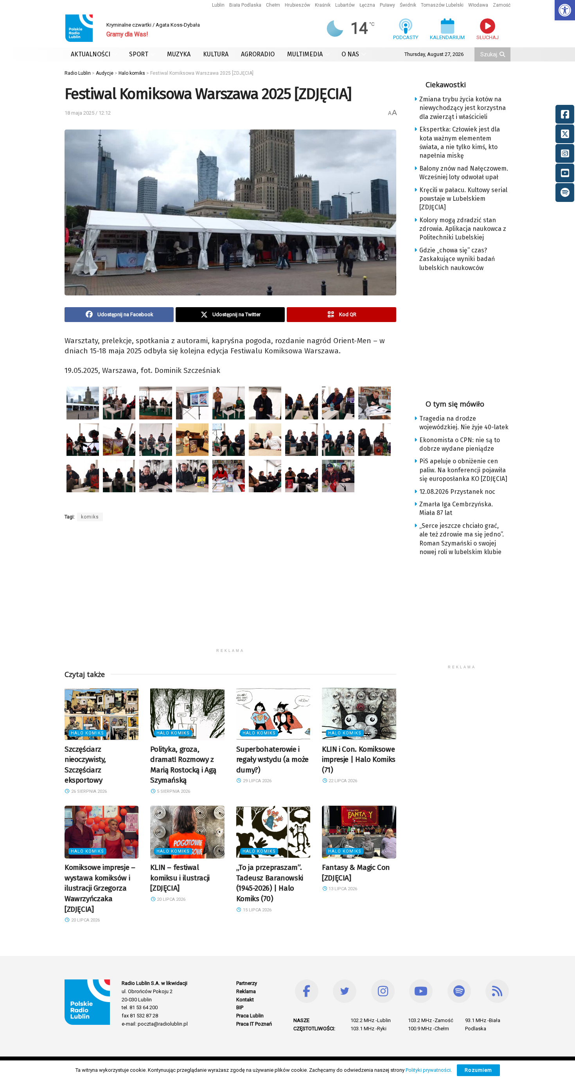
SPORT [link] (138, 54)
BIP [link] (239, 1007)
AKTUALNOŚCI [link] (90, 54)
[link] (565, 10)
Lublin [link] (218, 5)
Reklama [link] (246, 991)
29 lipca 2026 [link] (256, 780)
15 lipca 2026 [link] (256, 910)
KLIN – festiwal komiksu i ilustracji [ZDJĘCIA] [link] (179, 878)
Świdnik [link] (408, 5)
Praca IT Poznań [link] (254, 1024)
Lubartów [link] (345, 5)
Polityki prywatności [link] (428, 1070)
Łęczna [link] (367, 5)
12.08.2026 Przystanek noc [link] (457, 491)
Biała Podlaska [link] (245, 5)
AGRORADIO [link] (258, 54)
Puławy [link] (387, 5)
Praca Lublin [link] (250, 1016)
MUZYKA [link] (178, 54)
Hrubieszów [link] (297, 5)
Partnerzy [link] (246, 983)
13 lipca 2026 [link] (342, 888)
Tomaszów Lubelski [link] (442, 5)
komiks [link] (90, 517)
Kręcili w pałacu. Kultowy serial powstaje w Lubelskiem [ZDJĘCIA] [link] (463, 198)
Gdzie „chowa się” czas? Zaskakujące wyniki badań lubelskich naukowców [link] (457, 259)
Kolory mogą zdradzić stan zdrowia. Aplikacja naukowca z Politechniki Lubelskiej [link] (462, 228)
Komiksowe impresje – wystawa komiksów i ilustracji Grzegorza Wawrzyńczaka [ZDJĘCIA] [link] (100, 888)
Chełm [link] (273, 5)
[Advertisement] (230, 589)
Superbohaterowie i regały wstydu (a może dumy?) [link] (272, 759)
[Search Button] (503, 54)
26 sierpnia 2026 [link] (88, 791)
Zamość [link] (501, 5)
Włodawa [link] (478, 5)
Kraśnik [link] (323, 5)
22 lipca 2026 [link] (342, 780)
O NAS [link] (350, 54)
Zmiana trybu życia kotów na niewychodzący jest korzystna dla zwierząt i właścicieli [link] (462, 108)
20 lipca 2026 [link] (85, 920)
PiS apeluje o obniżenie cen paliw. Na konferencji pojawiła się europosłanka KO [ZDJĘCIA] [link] (463, 469)
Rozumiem (478, 1070)
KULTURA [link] (215, 54)
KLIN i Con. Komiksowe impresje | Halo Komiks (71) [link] (358, 759)
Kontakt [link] (245, 1000)
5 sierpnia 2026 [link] (173, 791)
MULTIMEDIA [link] (305, 54)
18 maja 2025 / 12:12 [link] (88, 113)
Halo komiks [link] (87, 733)
